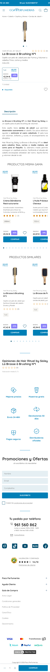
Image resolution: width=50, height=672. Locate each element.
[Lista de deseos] (25, 232)
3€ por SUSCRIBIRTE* (26, 3)
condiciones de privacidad (23, 503)
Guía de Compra (10, 590)
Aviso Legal (6, 596)
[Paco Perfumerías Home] (22, 10)
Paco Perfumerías (11, 578)
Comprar (33, 668)
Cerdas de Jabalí (35, 16)
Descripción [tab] (10, 111)
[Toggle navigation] (3, 10)
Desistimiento (7, 624)
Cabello (11, 16)
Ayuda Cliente (9, 584)
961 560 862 (25, 524)
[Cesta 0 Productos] (46, 10)
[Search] (40, 10)
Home (4, 16)
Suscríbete (25, 495)
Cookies (5, 618)
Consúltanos (19, 535)
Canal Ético (6, 612)
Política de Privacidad (10, 607)
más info (5, 63)
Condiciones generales (11, 601)
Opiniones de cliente (27, 565)
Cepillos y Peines (21, 16)
